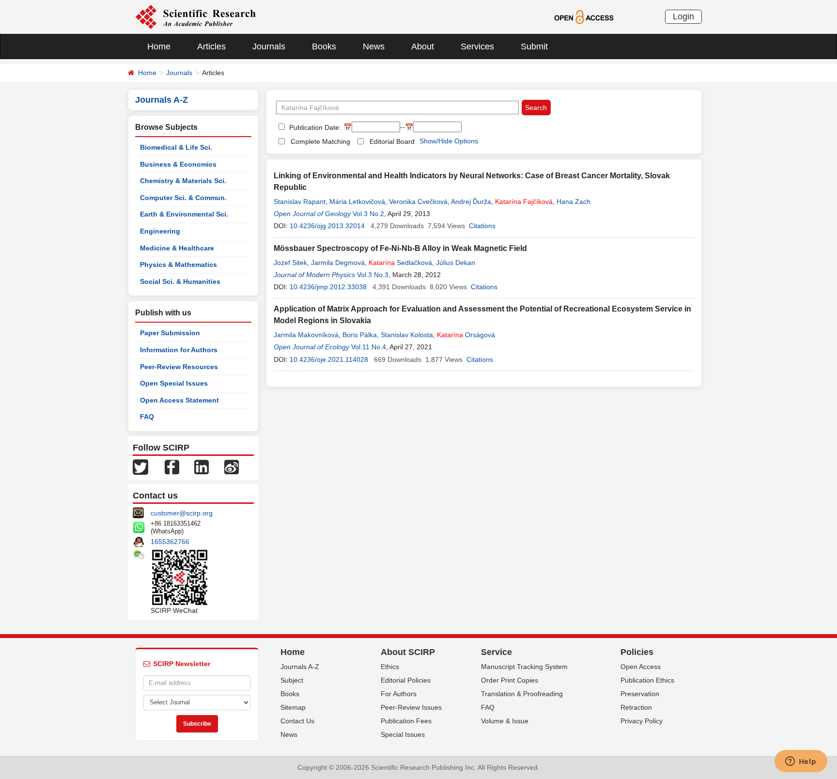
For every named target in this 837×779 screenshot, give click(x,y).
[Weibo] (231, 466)
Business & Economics (178, 164)
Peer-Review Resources (179, 367)
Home (158, 46)
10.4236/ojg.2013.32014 (327, 226)
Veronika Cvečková (418, 201)
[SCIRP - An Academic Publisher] (195, 16)
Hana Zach (573, 201)
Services (477, 46)
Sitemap (293, 707)
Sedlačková (400, 262)
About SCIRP (408, 652)
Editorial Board (392, 141)
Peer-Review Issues (411, 707)
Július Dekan (455, 262)
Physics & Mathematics (178, 264)
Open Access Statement (179, 400)
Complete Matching (320, 141)
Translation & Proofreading (522, 694)
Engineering (160, 231)
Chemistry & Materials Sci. (183, 181)
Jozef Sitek (290, 262)
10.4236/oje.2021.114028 (329, 359)
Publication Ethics (647, 680)
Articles (211, 46)
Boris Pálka (359, 335)
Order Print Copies (509, 680)
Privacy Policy (641, 721)
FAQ (147, 417)
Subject (291, 680)
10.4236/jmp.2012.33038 (328, 287)
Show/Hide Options (448, 141)
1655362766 (170, 541)
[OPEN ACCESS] (584, 16)
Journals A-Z (299, 666)
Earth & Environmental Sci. (184, 214)
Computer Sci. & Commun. (183, 198)
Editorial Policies (406, 680)
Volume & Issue (504, 721)
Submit (534, 46)
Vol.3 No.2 (368, 214)
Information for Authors (178, 350)
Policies (636, 652)
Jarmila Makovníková (306, 335)
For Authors (399, 694)
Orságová (466, 335)
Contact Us (297, 721)
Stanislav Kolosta (407, 335)
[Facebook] (172, 466)
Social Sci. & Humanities (180, 281)
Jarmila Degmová (338, 262)
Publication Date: (314, 127)
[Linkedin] (201, 466)
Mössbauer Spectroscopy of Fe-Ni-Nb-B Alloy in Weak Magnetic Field (400, 248)
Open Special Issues (174, 383)
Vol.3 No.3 (372, 275)
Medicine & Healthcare (177, 248)
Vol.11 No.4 (368, 347)
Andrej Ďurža (471, 201)
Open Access (640, 666)
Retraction (636, 707)
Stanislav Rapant (300, 201)
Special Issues (403, 734)
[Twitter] (140, 466)
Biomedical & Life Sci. (176, 147)
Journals (268, 46)
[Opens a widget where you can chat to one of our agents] (800, 762)
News (374, 46)
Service (496, 652)
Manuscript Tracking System (524, 666)
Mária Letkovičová (357, 201)
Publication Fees (406, 721)
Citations (482, 226)
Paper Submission (170, 333)
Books (324, 46)
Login (683, 16)
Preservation (639, 694)
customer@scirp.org (182, 513)
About (422, 46)
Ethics (390, 666)
